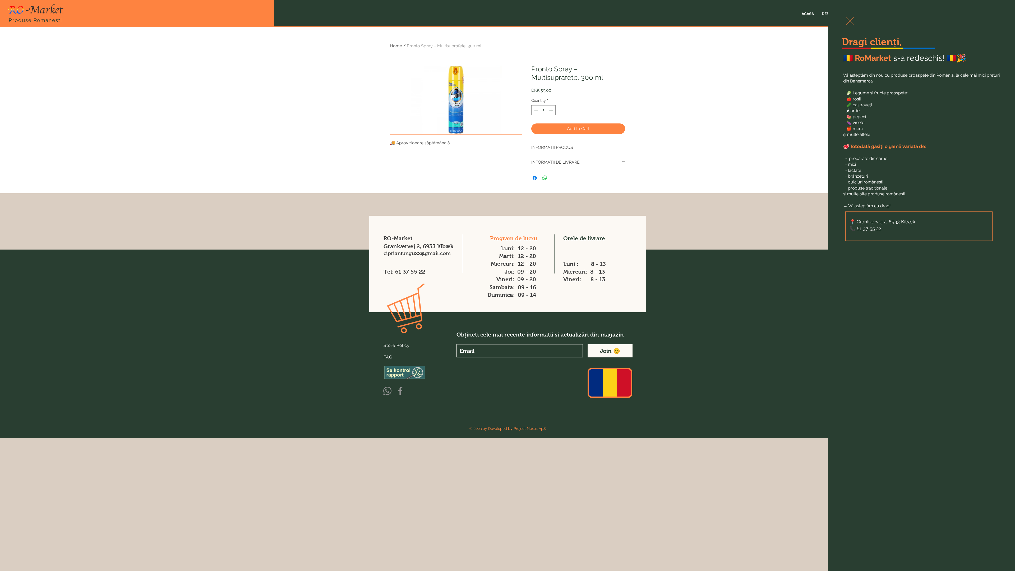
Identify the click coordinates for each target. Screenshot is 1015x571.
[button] (850, 21)
